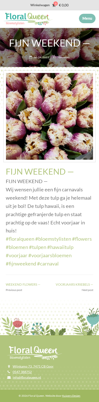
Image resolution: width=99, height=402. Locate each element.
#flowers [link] (82, 239)
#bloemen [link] (17, 247)
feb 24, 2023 (41, 57)
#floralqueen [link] (20, 239)
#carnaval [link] (48, 263)
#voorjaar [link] (16, 255)
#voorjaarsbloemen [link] (50, 255)
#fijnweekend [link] (21, 263)
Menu (87, 18)
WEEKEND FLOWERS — (23, 284)
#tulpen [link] (37, 247)
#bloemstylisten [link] (53, 239)
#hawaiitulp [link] (60, 247)
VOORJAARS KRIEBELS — (74, 284)
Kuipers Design (71, 395)
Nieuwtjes (64, 57)
